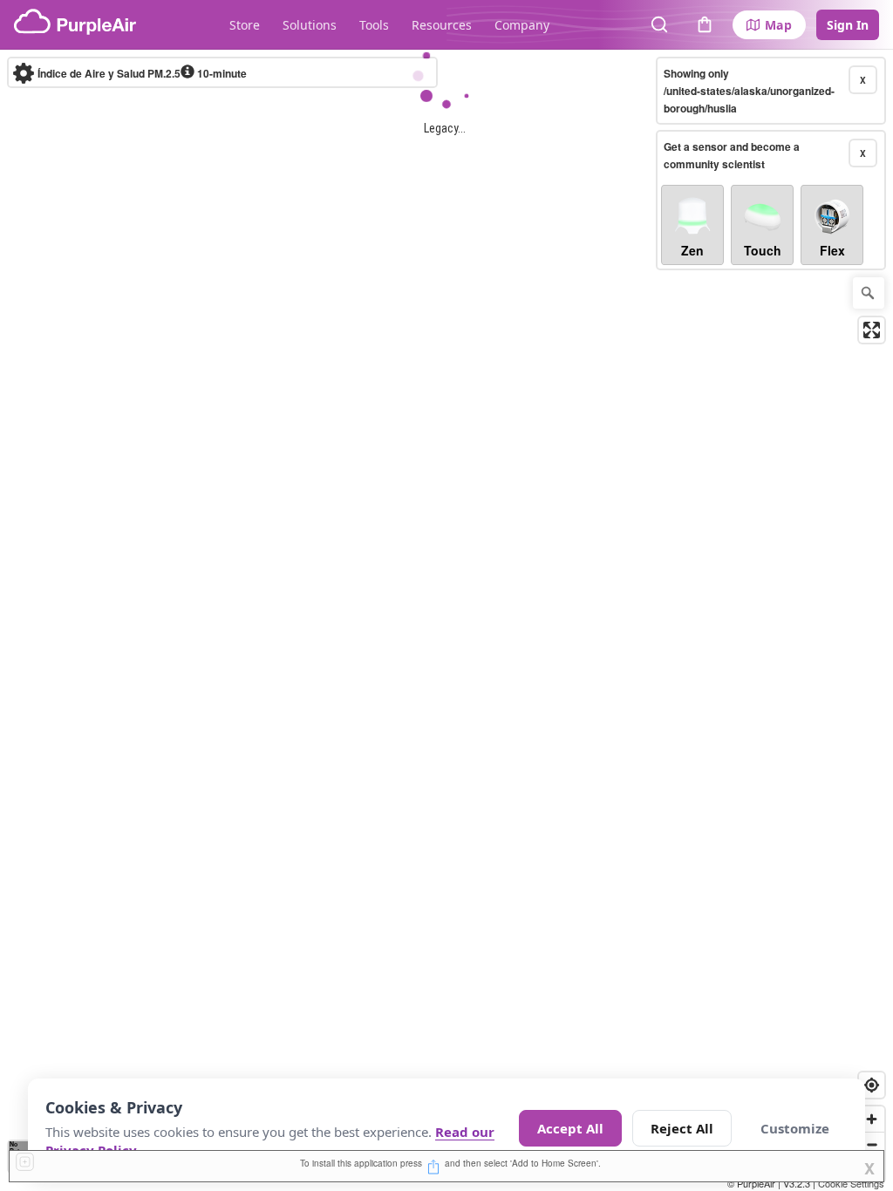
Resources (442, 25)
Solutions (310, 25)
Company (521, 25)
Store (244, 25)
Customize (794, 1128)
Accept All (570, 1128)
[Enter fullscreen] (871, 330)
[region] (446, 620)
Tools (374, 25)
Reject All (682, 1128)
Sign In (848, 25)
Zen (692, 250)
